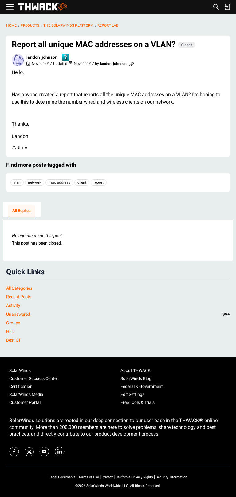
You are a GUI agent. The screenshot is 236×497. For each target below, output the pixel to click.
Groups (13, 322)
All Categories (19, 288)
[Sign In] (227, 7)
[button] (18, 60)
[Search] (216, 7)
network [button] (34, 182)
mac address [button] (59, 182)
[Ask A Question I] (66, 58)
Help (10, 331)
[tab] (21, 211)
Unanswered (118, 314)
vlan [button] (17, 182)
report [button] (99, 182)
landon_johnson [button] (41, 57)
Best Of (13, 340)
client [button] (81, 182)
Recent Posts (18, 296)
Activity (13, 305)
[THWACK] (42, 7)
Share (19, 148)
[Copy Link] (131, 63)
